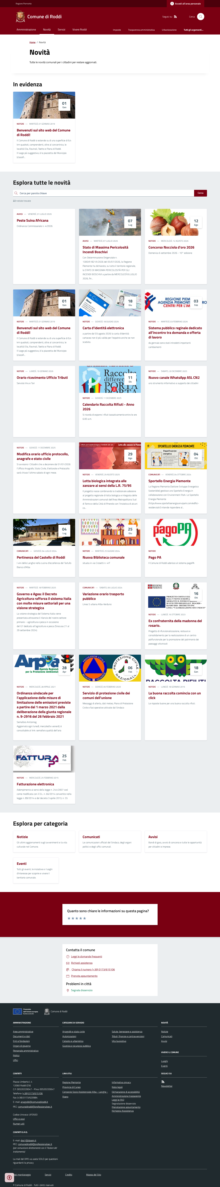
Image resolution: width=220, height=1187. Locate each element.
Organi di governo (22, 1046)
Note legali (117, 1087)
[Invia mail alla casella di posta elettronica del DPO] (28, 1140)
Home (32, 42)
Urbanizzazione (169, 30)
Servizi (61, 29)
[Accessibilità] (9, 1177)
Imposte (117, 30)
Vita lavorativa (119, 1041)
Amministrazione (26, 29)
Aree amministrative (23, 1031)
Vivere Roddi (79, 29)
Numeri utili (18, 1123)
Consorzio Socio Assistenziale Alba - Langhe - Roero (85, 1094)
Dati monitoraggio (22, 1174)
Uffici (15, 1060)
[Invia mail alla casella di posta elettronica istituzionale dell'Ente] (34, 1101)
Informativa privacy (121, 1082)
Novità (47, 29)
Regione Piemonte (24, 3)
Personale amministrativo (25, 1050)
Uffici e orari (19, 1119)
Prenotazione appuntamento (126, 1107)
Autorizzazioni (69, 1036)
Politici (16, 1055)
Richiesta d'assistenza (123, 1111)
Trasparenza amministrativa (141, 30)
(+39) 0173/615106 (32, 1093)
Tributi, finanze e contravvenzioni (128, 1036)
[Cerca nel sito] (199, 16)
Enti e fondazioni (21, 1041)
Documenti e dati (21, 1036)
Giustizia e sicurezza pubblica (76, 1046)
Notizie (20, 123)
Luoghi (164, 1061)
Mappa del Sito (93, 1174)
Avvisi (20, 214)
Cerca (200, 193)
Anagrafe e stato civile (73, 1031)
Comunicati (154, 474)
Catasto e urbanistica (72, 1041)
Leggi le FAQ (118, 1100)
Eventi (164, 1066)
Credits (68, 1174)
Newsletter (166, 1086)
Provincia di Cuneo (71, 1087)
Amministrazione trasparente (126, 1096)
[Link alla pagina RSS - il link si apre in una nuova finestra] (175, 17)
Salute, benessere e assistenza (127, 1031)
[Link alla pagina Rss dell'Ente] (163, 1082)
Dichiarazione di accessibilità (126, 1092)
